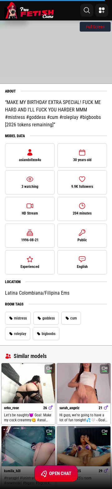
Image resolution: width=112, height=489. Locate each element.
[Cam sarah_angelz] (83, 383)
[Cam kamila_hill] (28, 446)
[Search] (86, 10)
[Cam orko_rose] (28, 383)
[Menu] (101, 10)
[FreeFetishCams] (29, 10)
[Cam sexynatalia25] (83, 446)
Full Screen (95, 26)
